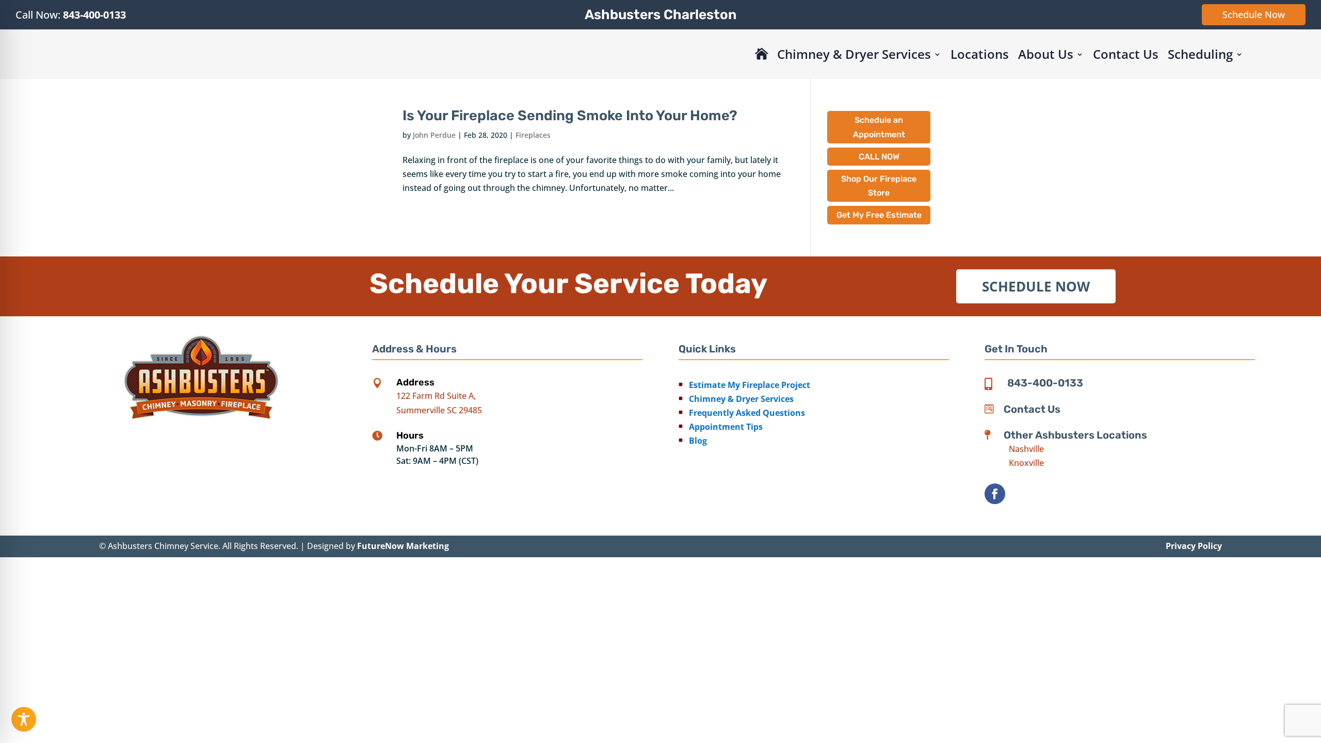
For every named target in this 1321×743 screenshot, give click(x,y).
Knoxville (1026, 463)
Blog (698, 440)
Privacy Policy (1194, 546)
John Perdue (434, 135)
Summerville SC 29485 (439, 410)
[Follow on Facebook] (995, 493)
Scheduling (1200, 53)
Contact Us (1125, 53)
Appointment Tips (726, 426)
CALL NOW (879, 156)
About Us (1045, 53)
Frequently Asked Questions (747, 412)
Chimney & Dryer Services (854, 53)
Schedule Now (1253, 14)
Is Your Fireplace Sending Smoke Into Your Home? (569, 115)
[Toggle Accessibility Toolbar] (23, 719)
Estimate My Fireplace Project (749, 385)
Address (415, 382)
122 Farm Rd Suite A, (436, 395)
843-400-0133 (94, 15)
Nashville (1026, 449)
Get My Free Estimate (879, 215)
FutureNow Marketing (403, 546)
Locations (980, 53)
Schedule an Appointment (879, 127)
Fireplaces (533, 135)
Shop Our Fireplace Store (878, 186)
